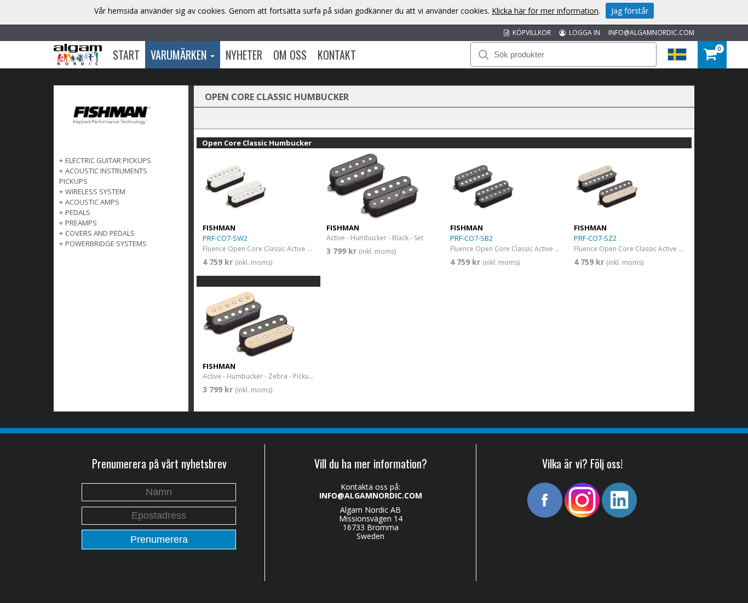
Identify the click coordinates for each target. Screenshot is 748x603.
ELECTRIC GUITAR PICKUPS (108, 160)
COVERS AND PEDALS (100, 233)
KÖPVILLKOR (530, 32)
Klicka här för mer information (545, 10)
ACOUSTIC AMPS (92, 202)
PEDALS (77, 212)
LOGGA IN (583, 32)
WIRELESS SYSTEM (95, 191)
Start (126, 55)
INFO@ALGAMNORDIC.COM (651, 32)
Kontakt (337, 55)
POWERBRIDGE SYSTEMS (106, 243)
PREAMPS (81, 223)
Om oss (290, 55)
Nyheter (244, 55)
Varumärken (180, 55)
